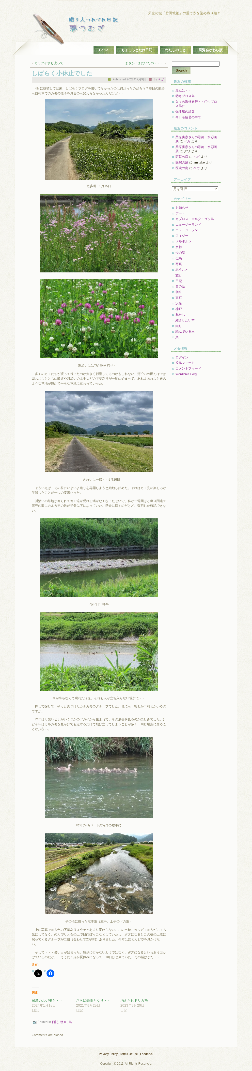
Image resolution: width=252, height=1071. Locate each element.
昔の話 (180, 286)
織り (178, 326)
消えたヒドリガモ (134, 1000)
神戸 (178, 309)
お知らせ (181, 207)
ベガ (161, 79)
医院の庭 (181, 157)
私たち (180, 314)
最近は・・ (183, 90)
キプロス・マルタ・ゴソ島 (194, 219)
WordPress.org (186, 374)
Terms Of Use (129, 1054)
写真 (178, 264)
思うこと (181, 269)
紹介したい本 (185, 320)
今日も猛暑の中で (188, 117)
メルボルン (183, 241)
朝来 (63, 1022)
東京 (178, 297)
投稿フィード (185, 363)
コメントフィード (188, 368)
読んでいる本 (185, 331)
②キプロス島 (185, 96)
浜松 (178, 303)
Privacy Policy (108, 1054)
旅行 (178, 275)
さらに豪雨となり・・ (93, 1000)
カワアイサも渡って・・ (52, 63)
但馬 (178, 258)
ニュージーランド (188, 224)
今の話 (180, 252)
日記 (55, 1022)
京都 (178, 247)
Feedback (146, 1054)
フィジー (181, 236)
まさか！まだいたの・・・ (144, 63)
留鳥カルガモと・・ (47, 1000)
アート (180, 213)
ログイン (181, 357)
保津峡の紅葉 (185, 111)
